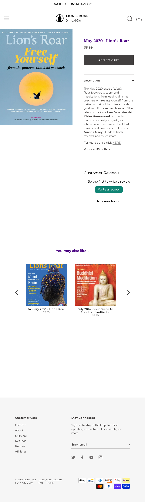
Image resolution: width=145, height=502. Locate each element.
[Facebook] (82, 457)
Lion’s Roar (30, 479)
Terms (39, 482)
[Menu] (6, 18)
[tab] (109, 122)
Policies (20, 446)
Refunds (20, 441)
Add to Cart (108, 60)
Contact (20, 425)
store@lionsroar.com (50, 479)
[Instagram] (100, 457)
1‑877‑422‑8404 (24, 482)
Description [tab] (92, 80)
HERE (117, 142)
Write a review (109, 189)
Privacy (50, 482)
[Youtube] (91, 457)
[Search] (129, 19)
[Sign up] (128, 445)
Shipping (21, 435)
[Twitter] (73, 457)
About (19, 430)
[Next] (128, 293)
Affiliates (20, 451)
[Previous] (17, 293)
